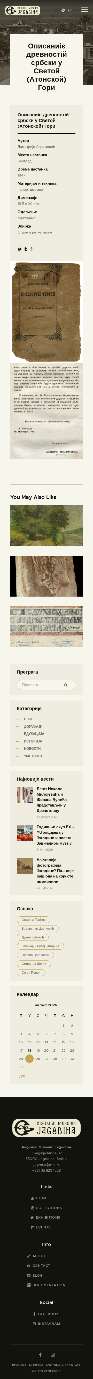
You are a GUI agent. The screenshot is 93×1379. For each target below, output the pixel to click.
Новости (32, 748)
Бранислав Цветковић (38, 929)
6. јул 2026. (45, 850)
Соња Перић (31, 973)
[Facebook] (31, 249)
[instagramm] (52, 1355)
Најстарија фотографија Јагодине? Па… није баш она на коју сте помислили (55, 870)
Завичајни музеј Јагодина (40, 946)
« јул (20, 1076)
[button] (66, 10)
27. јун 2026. (46, 888)
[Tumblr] (25, 249)
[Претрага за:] (46, 684)
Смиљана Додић (34, 964)
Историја (33, 741)
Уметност (33, 756)
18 (29, 1050)
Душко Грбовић (33, 937)
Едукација (34, 734)
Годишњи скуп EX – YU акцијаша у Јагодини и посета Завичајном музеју (56, 835)
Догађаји (33, 726)
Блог (28, 719)
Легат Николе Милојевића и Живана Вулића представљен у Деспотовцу (52, 799)
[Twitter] (20, 249)
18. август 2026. (48, 817)
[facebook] (40, 1355)
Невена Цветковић (35, 955)
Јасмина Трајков (33, 920)
